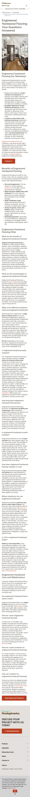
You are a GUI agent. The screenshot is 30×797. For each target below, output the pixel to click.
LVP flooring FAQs (10, 571)
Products (5, 744)
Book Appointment (13, 731)
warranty (5, 643)
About (4, 756)
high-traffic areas (21, 685)
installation (5, 393)
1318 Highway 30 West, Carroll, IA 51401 (12, 769)
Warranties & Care (8, 752)
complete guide (14, 154)
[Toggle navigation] (26, 5)
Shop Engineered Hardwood (14, 698)
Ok (15, 791)
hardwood (8, 188)
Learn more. (12, 788)
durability (14, 282)
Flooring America (6, 12)
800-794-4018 (5, 5)
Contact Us (8, 161)
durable (20, 606)
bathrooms (23, 508)
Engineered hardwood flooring (12, 141)
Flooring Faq (16, 12)
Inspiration (5, 748)
